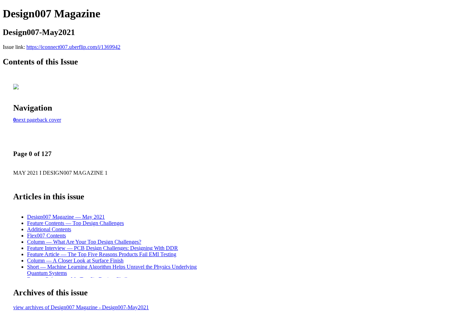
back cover (49, 120)
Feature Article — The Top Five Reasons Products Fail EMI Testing (101, 254)
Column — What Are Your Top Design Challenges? (84, 242)
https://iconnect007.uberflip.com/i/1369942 (73, 47)
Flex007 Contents (46, 235)
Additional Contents (49, 229)
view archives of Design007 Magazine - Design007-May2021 (81, 307)
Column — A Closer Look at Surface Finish (75, 260)
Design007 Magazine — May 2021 (66, 217)
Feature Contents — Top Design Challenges (75, 223)
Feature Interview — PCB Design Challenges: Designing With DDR (102, 248)
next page (26, 120)
